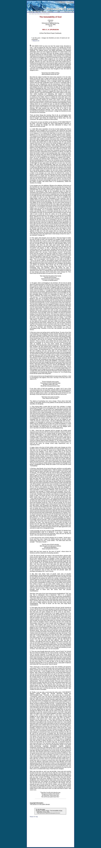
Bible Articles (39, 13)
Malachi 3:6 (36, 40)
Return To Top (34, 816)
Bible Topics (34, 13)
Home (30, 13)
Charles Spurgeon (46, 13)
